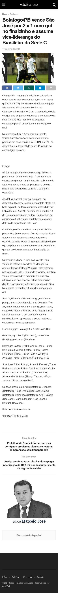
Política (15, 577)
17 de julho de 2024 (11, 48)
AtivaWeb (6, 586)
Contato (40, 577)
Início (4, 577)
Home (4, 14)
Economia (27, 577)
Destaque (14, 14)
